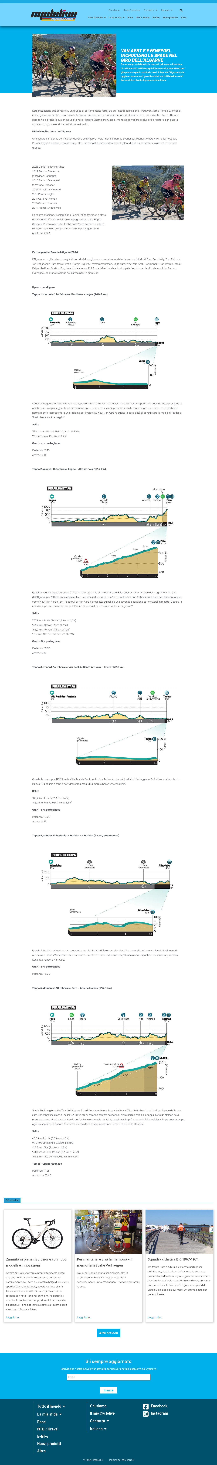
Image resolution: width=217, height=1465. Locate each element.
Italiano (165, 10)
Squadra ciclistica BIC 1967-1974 (173, 1259)
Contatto (149, 10)
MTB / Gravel (142, 17)
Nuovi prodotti (170, 17)
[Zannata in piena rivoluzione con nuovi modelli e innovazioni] (37, 1232)
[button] (179, 10)
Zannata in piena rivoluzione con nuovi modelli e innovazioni (36, 1262)
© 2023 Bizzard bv (93, 1459)
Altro (183, 17)
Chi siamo (114, 10)
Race (130, 17)
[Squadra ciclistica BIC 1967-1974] (179, 1232)
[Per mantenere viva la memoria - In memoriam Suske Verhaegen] (108, 1232)
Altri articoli (108, 1333)
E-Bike (156, 17)
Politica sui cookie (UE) (121, 1459)
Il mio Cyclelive (132, 10)
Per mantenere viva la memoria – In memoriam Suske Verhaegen (105, 1262)
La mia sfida (115, 17)
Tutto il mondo (95, 17)
